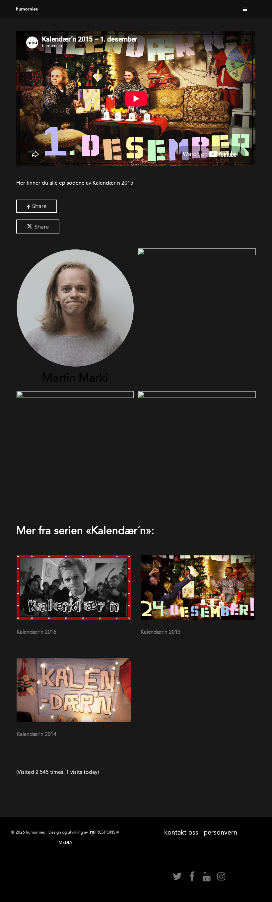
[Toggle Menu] (245, 9)
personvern (220, 832)
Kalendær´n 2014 (36, 734)
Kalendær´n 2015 (160, 632)
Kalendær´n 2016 (36, 632)
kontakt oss (181, 832)
